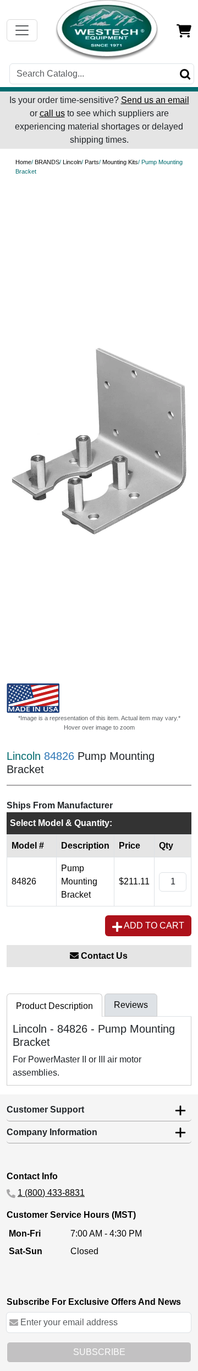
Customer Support (45, 1109)
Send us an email (155, 100)
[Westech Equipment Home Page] (107, 30)
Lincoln (72, 162)
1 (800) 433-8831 (51, 1192)
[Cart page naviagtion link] (184, 30)
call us (52, 113)
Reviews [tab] (131, 1005)
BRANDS (47, 162)
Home (23, 162)
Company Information (52, 1132)
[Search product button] (185, 73)
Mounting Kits (120, 162)
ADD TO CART (153, 925)
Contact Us (103, 955)
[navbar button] (22, 30)
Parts (92, 162)
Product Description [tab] (54, 1006)
